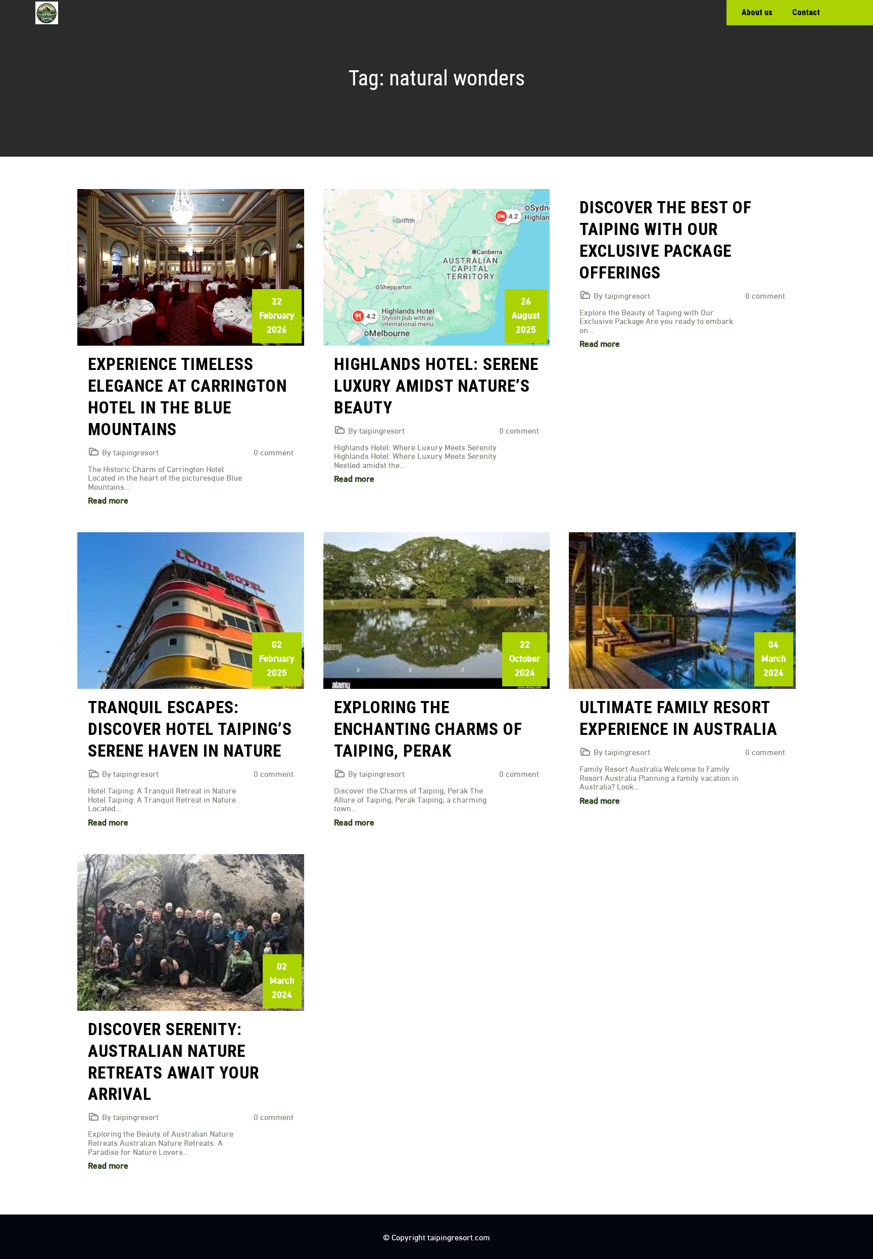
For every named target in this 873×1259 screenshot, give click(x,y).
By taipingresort (130, 451)
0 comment (274, 451)
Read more (108, 499)
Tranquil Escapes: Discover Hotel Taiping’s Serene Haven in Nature (190, 729)
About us (757, 12)
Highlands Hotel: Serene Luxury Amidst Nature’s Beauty (436, 385)
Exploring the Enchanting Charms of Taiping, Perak (428, 729)
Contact (806, 12)
